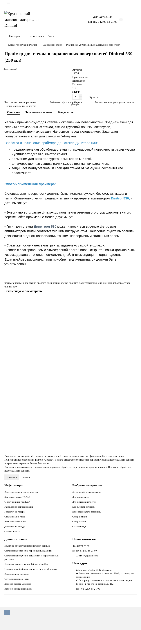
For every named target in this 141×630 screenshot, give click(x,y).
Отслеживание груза (14, 516)
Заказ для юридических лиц (18, 506)
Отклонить (12, 477)
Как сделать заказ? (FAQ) (17, 497)
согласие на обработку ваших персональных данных (105, 459)
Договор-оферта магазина (17, 583)
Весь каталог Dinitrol (15, 521)
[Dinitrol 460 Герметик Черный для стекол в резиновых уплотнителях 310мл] (70, 396)
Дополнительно (15, 539)
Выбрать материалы (87, 485)
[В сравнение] (133, 307)
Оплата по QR (79, 526)
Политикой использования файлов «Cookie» (28, 459)
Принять (26, 477)
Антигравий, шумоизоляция (86, 492)
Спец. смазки (79, 521)
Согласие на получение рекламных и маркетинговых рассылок (31, 557)
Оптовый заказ (11, 531)
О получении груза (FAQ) (17, 501)
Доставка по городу (14, 526)
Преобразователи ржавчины (86, 511)
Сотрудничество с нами (16, 578)
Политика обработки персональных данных (27, 545)
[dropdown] (8, 3)
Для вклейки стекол (52, 44)
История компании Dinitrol (18, 588)
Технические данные (39, 112)
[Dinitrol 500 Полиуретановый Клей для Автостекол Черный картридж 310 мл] (70, 320)
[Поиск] (132, 36)
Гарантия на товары (14, 511)
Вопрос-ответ (66, 112)
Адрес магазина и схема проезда (21, 492)
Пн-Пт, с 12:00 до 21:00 (84, 550)
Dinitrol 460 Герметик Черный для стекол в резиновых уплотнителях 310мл (47, 423)
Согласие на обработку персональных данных (28, 550)
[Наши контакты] (133, 622)
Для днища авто (80, 497)
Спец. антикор (79, 516)
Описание (13, 112)
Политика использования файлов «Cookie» (26, 564)
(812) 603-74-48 (81, 545)
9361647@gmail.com (87, 555)
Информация (13, 485)
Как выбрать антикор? (83, 506)
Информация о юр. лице (16, 574)
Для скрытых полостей (84, 501)
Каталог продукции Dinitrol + (23, 44)
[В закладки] (133, 300)
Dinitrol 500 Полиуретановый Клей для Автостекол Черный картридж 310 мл (48, 347)
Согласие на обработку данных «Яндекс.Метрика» (30, 569)
